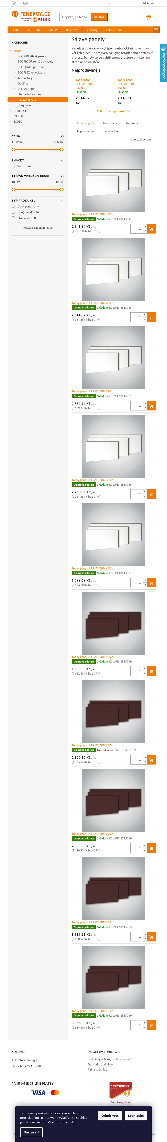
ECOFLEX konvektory (31, 72)
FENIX (18, 50)
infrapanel (27, 218)
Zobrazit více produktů (111, 111)
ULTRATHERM (26, 88)
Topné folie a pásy (30, 94)
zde (72, 1122)
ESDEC (18, 121)
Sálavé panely (27, 99)
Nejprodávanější (86, 131)
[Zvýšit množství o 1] (145, 226)
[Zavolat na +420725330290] (18, 2)
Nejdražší (132, 123)
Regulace (25, 105)
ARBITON (20, 110)
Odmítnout (110, 1115)
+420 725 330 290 (29, 1066)
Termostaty (25, 78)
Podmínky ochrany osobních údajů (109, 1059)
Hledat (99, 17)
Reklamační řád (97, 1069)
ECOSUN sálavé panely (32, 56)
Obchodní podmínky (100, 1064)
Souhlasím (136, 1115)
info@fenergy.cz (28, 1060)
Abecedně (111, 131)
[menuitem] (16, 29)
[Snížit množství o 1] (145, 231)
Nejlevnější (110, 123)
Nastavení (31, 1132)
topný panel (28, 212)
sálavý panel (28, 206)
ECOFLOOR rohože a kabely (35, 61)
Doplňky (23, 83)
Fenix (24, 166)
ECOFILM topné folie (31, 67)
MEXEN (18, 116)
